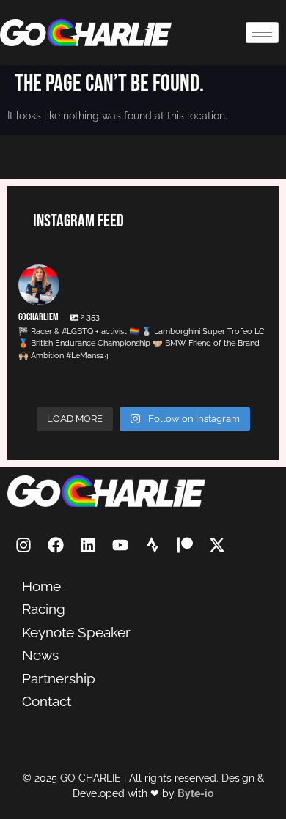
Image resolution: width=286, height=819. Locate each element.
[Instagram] (23, 545)
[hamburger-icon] (262, 32)
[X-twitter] (217, 545)
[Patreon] (185, 545)
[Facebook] (56, 545)
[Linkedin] (88, 545)
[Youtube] (120, 545)
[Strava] (152, 545)
